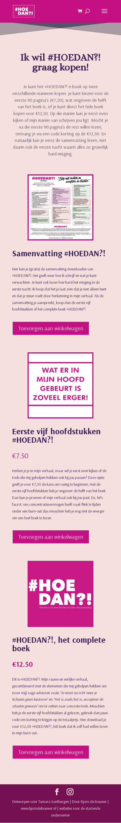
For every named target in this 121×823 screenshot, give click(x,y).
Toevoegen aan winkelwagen (50, 328)
